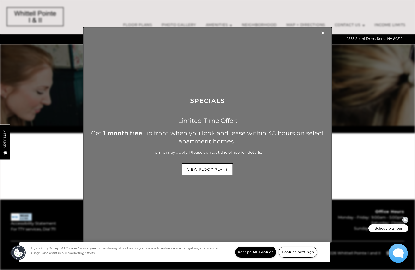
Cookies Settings (298, 252)
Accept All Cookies (256, 252)
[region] (174, 252)
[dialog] (207, 135)
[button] (207, 169)
